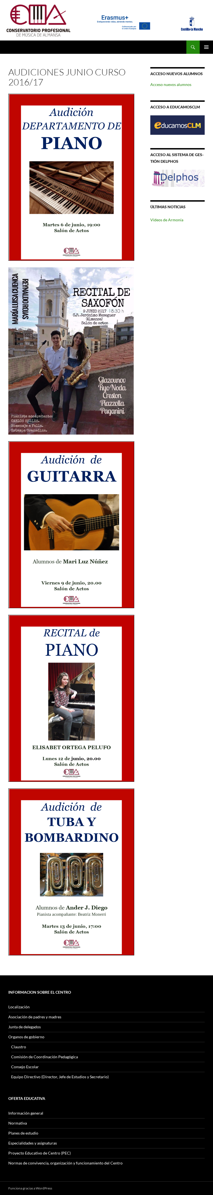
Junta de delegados (24, 1026)
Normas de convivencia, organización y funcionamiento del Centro (65, 1163)
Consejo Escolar (25, 1066)
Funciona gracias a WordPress (30, 1188)
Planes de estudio (23, 1133)
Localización (19, 1006)
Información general (25, 1113)
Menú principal (206, 47)
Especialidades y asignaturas (32, 1143)
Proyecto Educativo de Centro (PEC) (39, 1153)
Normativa (17, 1123)
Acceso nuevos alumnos (170, 84)
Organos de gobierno (26, 1036)
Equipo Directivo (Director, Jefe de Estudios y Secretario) (60, 1076)
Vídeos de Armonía (166, 219)
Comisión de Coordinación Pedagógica (44, 1056)
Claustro (18, 1046)
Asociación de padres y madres (34, 1016)
